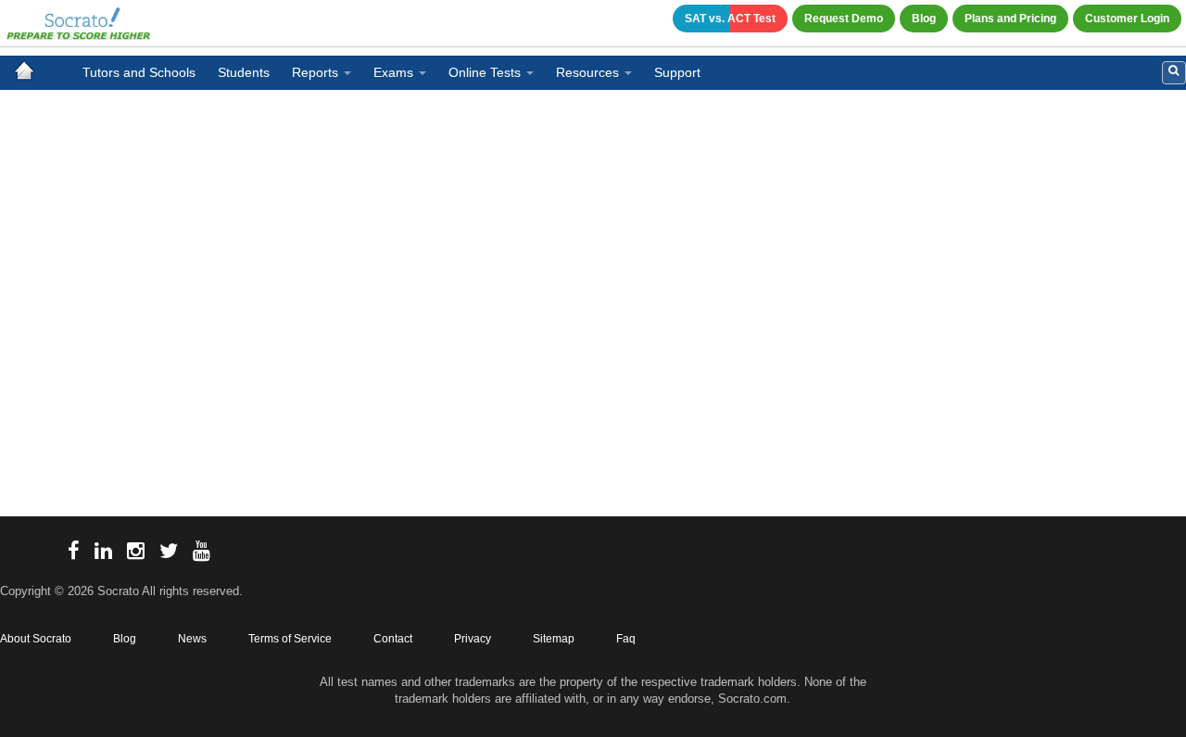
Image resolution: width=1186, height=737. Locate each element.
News (192, 638)
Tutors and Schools (139, 72)
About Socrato (35, 638)
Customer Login (1127, 18)
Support (677, 72)
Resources (587, 72)
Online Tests (484, 72)
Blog (924, 18)
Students (244, 72)
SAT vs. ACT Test (730, 18)
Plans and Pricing (1010, 18)
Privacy (472, 638)
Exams (393, 72)
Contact (392, 638)
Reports (315, 72)
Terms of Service (290, 638)
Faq (626, 638)
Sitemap (553, 638)
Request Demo (843, 18)
